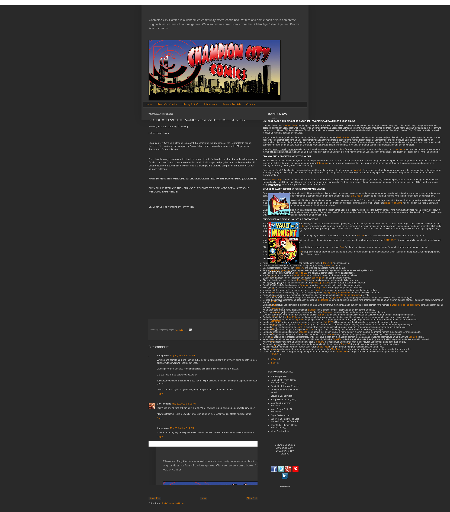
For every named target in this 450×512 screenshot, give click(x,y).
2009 (273, 363)
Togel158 (329, 265)
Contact (250, 104)
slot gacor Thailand (393, 203)
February (275, 349)
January (274, 354)
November (276, 312)
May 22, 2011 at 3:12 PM (184, 404)
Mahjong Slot (343, 137)
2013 (273, 296)
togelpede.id (337, 297)
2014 (273, 292)
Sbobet (330, 334)
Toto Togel (336, 349)
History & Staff (190, 104)
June (273, 333)
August (274, 325)
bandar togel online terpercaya (405, 305)
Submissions (210, 104)
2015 (273, 288)
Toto (342, 247)
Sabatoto (312, 310)
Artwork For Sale (232, 104)
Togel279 (319, 342)
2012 (273, 301)
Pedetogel (327, 312)
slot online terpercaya (350, 295)
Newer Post (154, 498)
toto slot (360, 235)
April (273, 341)
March (274, 345)
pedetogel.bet (318, 278)
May (273, 337)
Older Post (252, 498)
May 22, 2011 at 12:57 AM (182, 355)
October (274, 316)
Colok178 (328, 322)
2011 (273, 305)
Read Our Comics (167, 104)
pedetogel (323, 300)
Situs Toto (357, 170)
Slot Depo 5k (357, 196)
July (272, 329)
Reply (160, 394)
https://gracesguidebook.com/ (337, 292)
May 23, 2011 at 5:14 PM (182, 428)
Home (149, 104)
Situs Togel (323, 347)
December (276, 308)
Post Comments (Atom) (173, 503)
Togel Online (342, 351)
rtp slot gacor (399, 149)
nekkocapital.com (320, 283)
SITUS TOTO (390, 240)
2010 (273, 359)
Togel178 (327, 263)
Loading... (273, 276)
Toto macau (322, 163)
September (276, 321)
